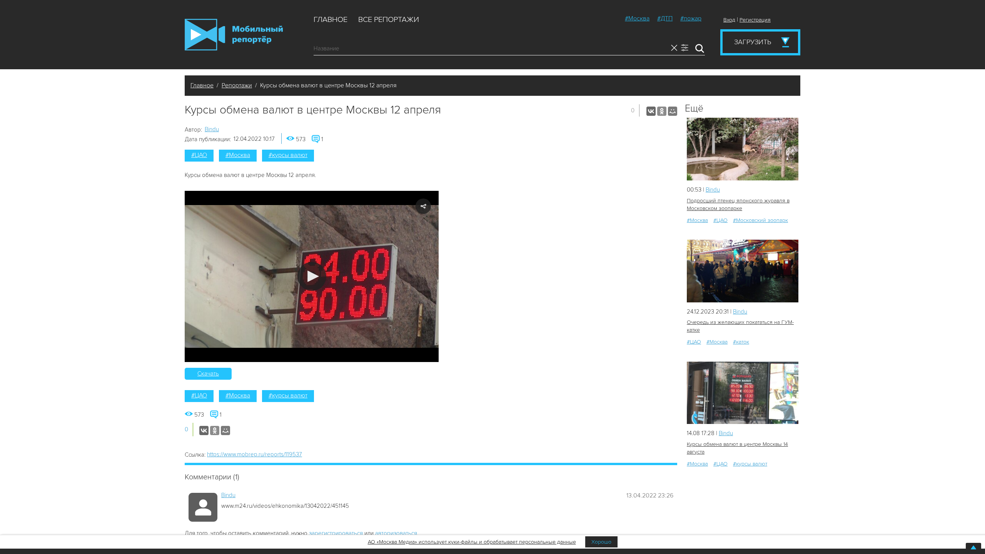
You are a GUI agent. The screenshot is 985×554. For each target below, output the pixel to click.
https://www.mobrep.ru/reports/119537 (254, 454)
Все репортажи (388, 19)
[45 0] (742, 393)
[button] (311, 276)
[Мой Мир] (672, 111)
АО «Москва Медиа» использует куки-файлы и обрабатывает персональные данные (472, 542)
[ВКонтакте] (651, 111)
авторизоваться (396, 533)
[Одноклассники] (661, 111)
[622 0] (742, 271)
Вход (729, 20)
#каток (741, 342)
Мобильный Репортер (234, 34)
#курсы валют (288, 155)
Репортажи (237, 85)
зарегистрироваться (336, 533)
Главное (330, 19)
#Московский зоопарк (760, 220)
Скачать (208, 373)
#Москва (637, 18)
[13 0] (742, 149)
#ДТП (665, 18)
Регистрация (755, 20)
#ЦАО (199, 155)
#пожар (690, 18)
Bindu (212, 129)
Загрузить (752, 42)
